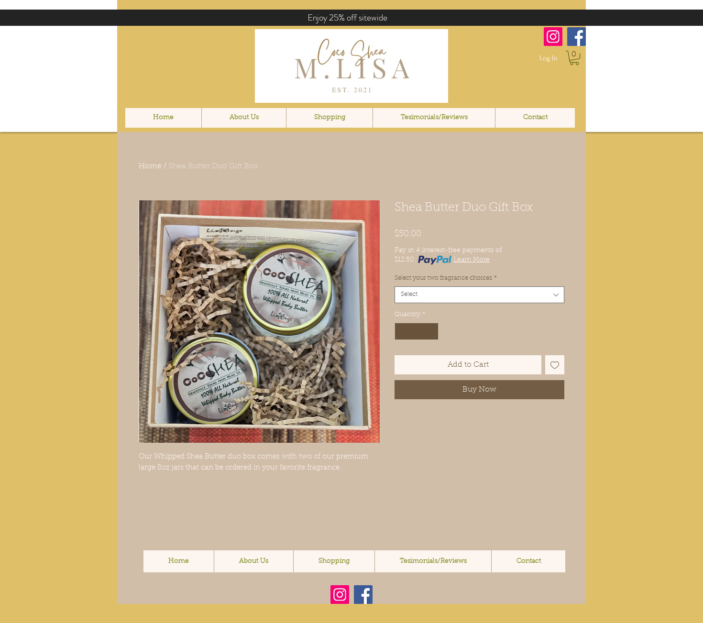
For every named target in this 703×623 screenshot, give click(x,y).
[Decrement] (401, 331)
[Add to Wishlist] (554, 364)
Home (150, 166)
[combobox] (479, 294)
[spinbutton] (416, 331)
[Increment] (432, 331)
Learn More (471, 260)
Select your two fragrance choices (446, 278)
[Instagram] (553, 36)
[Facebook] (576, 36)
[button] (574, 58)
